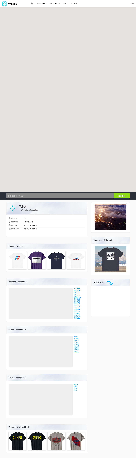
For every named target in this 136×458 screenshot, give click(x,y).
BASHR (77, 290)
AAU (76, 384)
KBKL (76, 352)
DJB (75, 390)
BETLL (76, 294)
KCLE (76, 346)
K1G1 (76, 342)
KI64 (76, 336)
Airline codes (55, 3)
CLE (76, 388)
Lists (65, 3)
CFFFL (77, 308)
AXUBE (77, 288)
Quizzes (74, 3)
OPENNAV (12, 3)
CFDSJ (77, 302)
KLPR (76, 340)
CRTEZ (77, 319)
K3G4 (76, 338)
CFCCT (77, 300)
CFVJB (77, 311)
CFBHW (77, 298)
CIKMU (77, 315)
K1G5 (76, 348)
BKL (75, 386)
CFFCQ (77, 306)
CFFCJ (77, 304)
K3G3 (76, 350)
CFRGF (77, 309)
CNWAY (77, 317)
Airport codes (41, 3)
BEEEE (77, 292)
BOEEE (77, 296)
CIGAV (76, 313)
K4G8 (76, 344)
